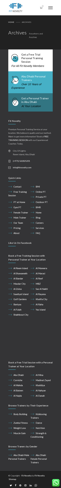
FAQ (38, 233)
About (16, 233)
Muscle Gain (19, 440)
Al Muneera (41, 268)
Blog (38, 217)
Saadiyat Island (20, 294)
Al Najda (17, 403)
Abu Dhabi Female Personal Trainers (38, 466)
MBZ (38, 283)
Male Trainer (19, 217)
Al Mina (39, 382)
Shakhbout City (20, 314)
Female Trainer (20, 212)
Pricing (17, 228)
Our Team (18, 222)
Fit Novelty (26, 483)
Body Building (20, 421)
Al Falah (17, 309)
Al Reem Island (20, 268)
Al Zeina (17, 289)
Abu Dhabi (18, 382)
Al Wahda (18, 393)
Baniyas (17, 304)
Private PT (41, 197)
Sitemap (12, 486)
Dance (39, 430)
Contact (17, 186)
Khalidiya (40, 393)
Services (40, 228)
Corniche (17, 387)
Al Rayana (41, 294)
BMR (38, 207)
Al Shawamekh (20, 273)
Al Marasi (40, 273)
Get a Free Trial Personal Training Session (32, 58)
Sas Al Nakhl (42, 289)
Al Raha (39, 304)
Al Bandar (18, 278)
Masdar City (19, 283)
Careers (40, 222)
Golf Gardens (20, 299)
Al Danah (40, 403)
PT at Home (19, 202)
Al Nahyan (41, 398)
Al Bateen (18, 398)
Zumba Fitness (20, 430)
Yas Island (40, 309)
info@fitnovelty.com (22, 167)
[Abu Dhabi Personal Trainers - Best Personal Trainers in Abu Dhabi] (21, 8)
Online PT (41, 191)
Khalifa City (41, 299)
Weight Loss (19, 435)
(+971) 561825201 (21, 161)
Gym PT (17, 207)
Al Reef (39, 278)
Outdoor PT (42, 202)
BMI (38, 186)
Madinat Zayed (43, 387)
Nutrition (40, 435)
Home (11, 22)
